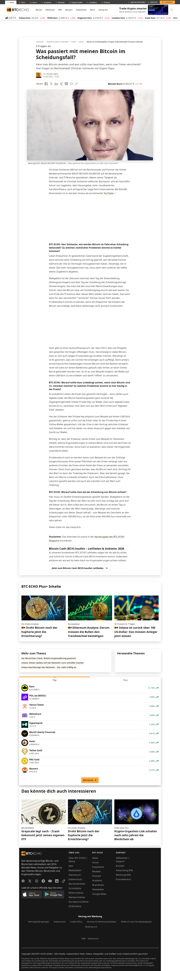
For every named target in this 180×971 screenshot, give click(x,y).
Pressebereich (123, 879)
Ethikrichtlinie (76, 892)
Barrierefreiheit (77, 883)
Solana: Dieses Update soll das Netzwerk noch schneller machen (52, 662)
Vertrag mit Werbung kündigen (101, 921)
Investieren (81, 9)
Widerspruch (91, 926)
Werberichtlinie (77, 897)
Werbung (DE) (123, 874)
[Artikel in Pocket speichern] (66, 84)
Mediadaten (75, 870)
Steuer (81, 42)
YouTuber (109, 193)
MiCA (92, 9)
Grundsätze (75, 888)
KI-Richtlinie (75, 906)
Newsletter (98, 889)
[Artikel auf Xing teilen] (61, 84)
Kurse (95, 862)
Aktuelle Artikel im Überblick (57, 42)
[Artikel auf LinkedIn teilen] (56, 84)
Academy (97, 880)
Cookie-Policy (76, 921)
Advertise (154, 2)
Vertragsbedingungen (38, 921)
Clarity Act (103, 9)
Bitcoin (39, 9)
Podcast (96, 875)
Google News (99, 893)
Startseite (40, 42)
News (95, 858)
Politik (73, 42)
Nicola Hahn (52, 73)
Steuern (69, 9)
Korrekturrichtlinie (78, 901)
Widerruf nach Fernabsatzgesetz (136, 921)
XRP (60, 9)
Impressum (75, 874)
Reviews (96, 871)
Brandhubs (98, 884)
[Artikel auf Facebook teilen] (46, 84)
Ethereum (50, 9)
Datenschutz (75, 879)
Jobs (71, 865)
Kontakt (120, 865)
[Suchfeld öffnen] (171, 10)
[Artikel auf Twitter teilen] (51, 84)
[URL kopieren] (76, 84)
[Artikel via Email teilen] (71, 84)
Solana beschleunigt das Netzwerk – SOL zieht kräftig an (48, 667)
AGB (84, 938)
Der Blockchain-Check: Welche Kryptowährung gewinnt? (48, 658)
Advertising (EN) (124, 870)
